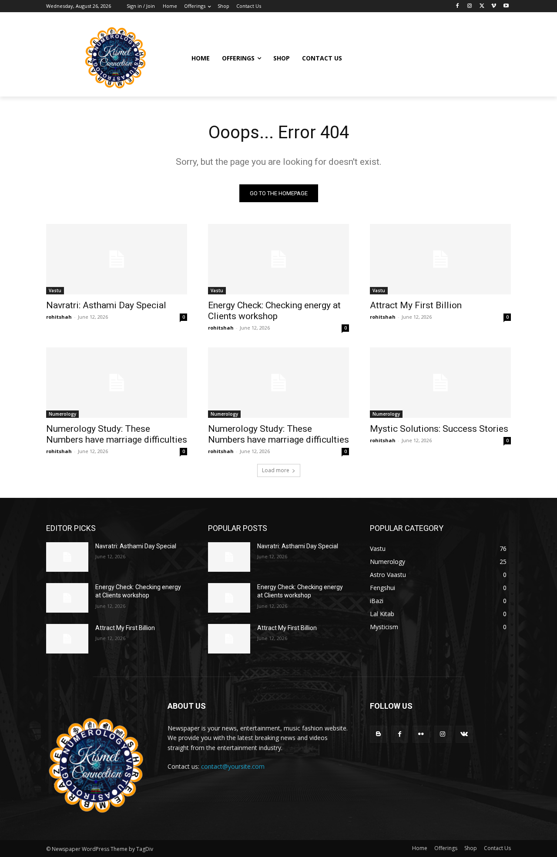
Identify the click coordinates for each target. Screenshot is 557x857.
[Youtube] (506, 6)
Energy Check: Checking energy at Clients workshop (274, 310)
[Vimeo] (494, 6)
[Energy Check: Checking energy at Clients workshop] (278, 259)
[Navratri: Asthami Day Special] (116, 259)
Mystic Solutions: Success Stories (439, 428)
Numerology (62, 414)
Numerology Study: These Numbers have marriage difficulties (116, 434)
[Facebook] (458, 6)
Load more (275, 470)
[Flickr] (421, 734)
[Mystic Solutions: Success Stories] (440, 382)
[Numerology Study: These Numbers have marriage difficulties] (116, 382)
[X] (482, 6)
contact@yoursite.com (233, 766)
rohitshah (59, 316)
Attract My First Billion (416, 305)
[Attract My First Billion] (440, 259)
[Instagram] (470, 6)
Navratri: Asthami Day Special (106, 305)
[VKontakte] (464, 734)
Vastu (55, 290)
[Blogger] (378, 734)
